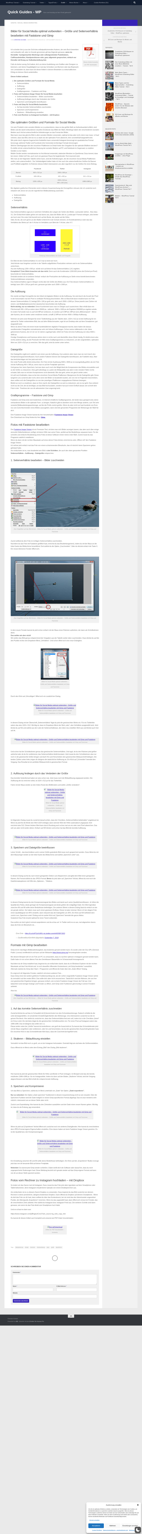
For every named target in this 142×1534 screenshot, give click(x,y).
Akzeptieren (96, 1526)
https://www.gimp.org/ (60, 952)
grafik (52, 1247)
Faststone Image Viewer (63, 415)
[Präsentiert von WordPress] (17, 1321)
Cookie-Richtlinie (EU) (101, 2)
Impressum (132, 1530)
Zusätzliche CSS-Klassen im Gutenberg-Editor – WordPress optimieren (124, 53)
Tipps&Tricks (52, 2)
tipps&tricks (59, 1247)
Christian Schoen (20, 40)
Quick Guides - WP (24, 12)
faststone (32, 1247)
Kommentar (17, 1272)
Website (15, 1293)
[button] (138, 1505)
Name (15, 1286)
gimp (48, 1247)
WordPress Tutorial (12, 2)
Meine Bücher (73, 2)
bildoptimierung (19, 1247)
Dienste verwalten (94, 1520)
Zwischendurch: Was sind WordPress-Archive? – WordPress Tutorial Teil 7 (123, 187)
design (26, 1247)
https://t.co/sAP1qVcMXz (34, 933)
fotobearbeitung (41, 1247)
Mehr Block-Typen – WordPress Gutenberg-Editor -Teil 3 (124, 74)
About (85, 2)
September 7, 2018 (51, 938)
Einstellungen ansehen (130, 1526)
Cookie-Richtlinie (97, 1530)
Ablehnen (112, 1526)
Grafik (63, 2)
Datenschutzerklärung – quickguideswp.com (115, 1530)
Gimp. (43, 417)
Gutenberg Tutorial (29, 2)
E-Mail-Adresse (62, 1286)
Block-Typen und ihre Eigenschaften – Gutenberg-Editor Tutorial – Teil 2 (124, 85)
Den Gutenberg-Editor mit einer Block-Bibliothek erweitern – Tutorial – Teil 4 (124, 64)
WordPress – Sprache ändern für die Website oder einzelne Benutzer (124, 106)
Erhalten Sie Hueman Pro (37, 1321)
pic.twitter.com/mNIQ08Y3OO (54, 933)
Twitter (42, 2)
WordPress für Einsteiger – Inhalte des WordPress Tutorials (124, 176)
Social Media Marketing (27, 23)
